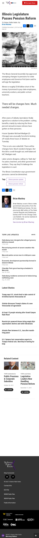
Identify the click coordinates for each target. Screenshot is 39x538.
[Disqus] (19, 429)
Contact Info (8, 485)
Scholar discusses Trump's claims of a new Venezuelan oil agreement (17, 304)
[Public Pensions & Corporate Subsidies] (11, 366)
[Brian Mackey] (6, 202)
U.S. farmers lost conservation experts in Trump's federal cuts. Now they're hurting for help (18, 341)
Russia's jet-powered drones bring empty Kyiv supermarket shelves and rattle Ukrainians (18, 322)
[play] (3, 536)
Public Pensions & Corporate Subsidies (11, 379)
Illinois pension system (15, 179)
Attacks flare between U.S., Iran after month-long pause (18, 331)
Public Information (10, 503)
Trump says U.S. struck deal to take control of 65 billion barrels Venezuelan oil (18, 295)
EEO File (6, 490)
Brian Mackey (6, 24)
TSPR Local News (26, 374)
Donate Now (30, 3)
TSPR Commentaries (10, 374)
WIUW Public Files (9, 498)
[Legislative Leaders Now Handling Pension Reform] (28, 366)
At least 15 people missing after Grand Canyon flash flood (19, 313)
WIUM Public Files (9, 494)
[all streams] (36, 535)
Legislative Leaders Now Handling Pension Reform (28, 380)
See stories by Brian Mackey (23, 222)
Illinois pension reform (15, 184)
